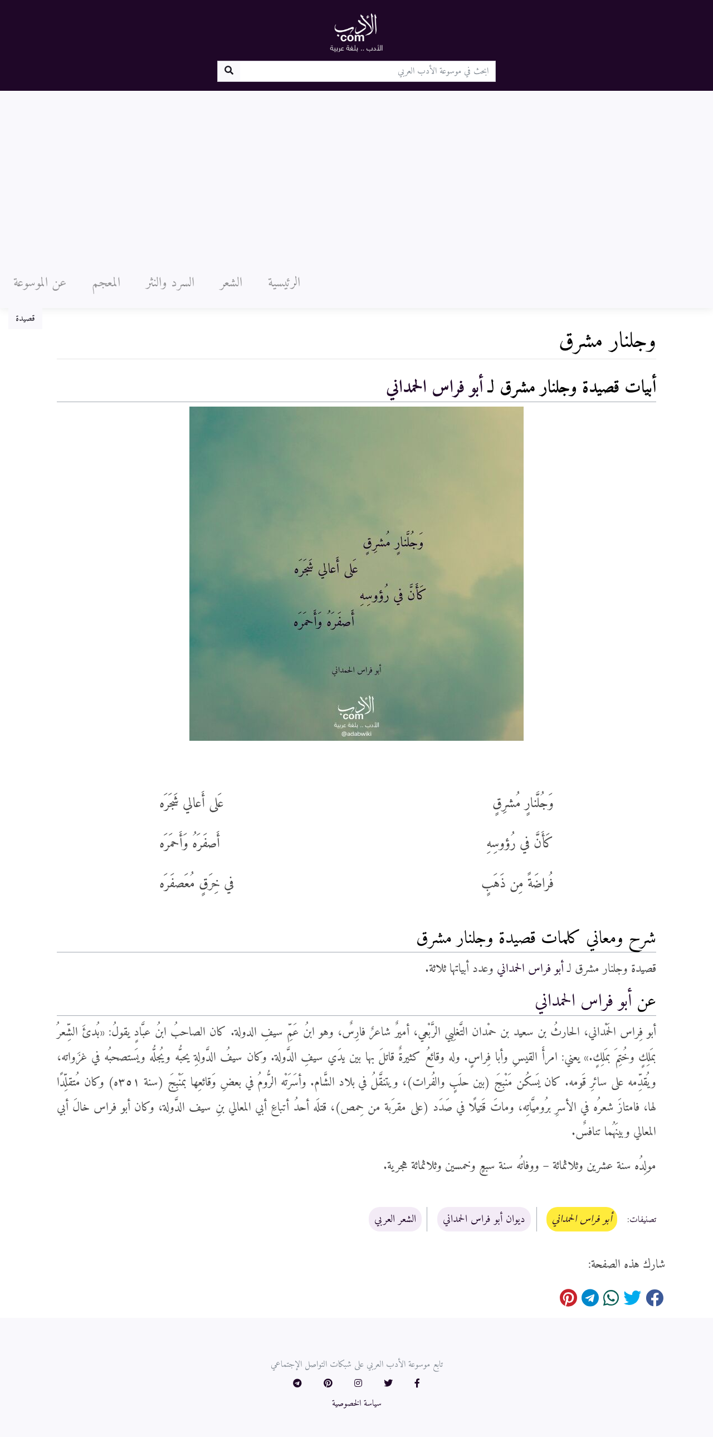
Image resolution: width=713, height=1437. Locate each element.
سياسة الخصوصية (357, 1403)
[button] (417, 1384)
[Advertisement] (356, 174)
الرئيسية (284, 283)
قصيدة (25, 318)
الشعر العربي (395, 1219)
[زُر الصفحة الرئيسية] (356, 32)
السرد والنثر (170, 283)
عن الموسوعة (39, 283)
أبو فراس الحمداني (434, 387)
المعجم (106, 283)
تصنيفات (642, 1220)
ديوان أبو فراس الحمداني (484, 1219)
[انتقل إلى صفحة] (228, 71)
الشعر (231, 283)
